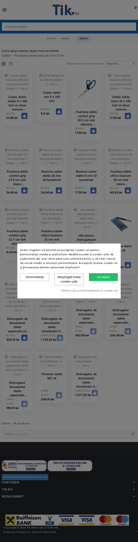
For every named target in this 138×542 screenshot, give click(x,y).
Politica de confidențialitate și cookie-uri (89, 291)
